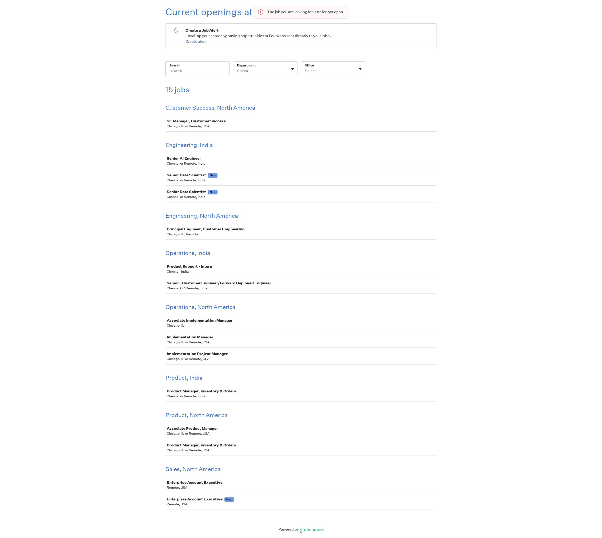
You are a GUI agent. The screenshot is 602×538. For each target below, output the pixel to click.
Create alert (196, 41)
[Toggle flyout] (292, 69)
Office (309, 65)
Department (246, 65)
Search (174, 65)
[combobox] (237, 71)
